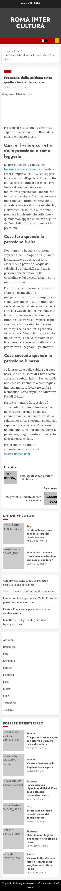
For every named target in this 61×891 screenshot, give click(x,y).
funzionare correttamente (22, 169)
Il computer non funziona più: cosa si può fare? (41, 558)
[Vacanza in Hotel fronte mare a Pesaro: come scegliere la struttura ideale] (13, 863)
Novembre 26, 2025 (36, 846)
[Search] (51, 41)
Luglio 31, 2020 (20, 87)
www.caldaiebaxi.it (17, 454)
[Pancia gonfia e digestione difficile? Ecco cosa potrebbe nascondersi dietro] (13, 789)
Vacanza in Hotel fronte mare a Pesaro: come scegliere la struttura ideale (41, 864)
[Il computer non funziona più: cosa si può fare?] (13, 558)
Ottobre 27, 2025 (35, 873)
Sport (6, 695)
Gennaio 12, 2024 (35, 564)
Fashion (7, 668)
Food (6, 682)
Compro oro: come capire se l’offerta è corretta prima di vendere (42, 740)
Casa (7, 71)
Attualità (31, 552)
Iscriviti (57, 40)
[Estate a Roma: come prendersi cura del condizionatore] (13, 533)
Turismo (8, 709)
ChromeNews (45, 883)
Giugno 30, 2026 (35, 748)
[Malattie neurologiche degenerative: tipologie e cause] (13, 838)
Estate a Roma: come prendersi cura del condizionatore (39, 533)
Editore (8, 87)
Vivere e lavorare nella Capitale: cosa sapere (29, 591)
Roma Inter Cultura (30, 22)
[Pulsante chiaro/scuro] (44, 40)
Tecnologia (46, 552)
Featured (8, 674)
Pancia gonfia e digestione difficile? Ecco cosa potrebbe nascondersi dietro (30, 600)
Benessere (9, 647)
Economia (9, 661)
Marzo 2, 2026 (34, 771)
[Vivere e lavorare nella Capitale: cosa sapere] (13, 765)
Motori (7, 689)
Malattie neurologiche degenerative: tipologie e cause (42, 838)
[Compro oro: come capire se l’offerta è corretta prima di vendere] (13, 740)
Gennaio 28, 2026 (35, 541)
